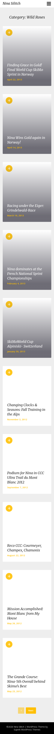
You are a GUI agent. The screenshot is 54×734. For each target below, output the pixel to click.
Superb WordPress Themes (27, 729)
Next (30, 710)
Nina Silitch (11, 3)
